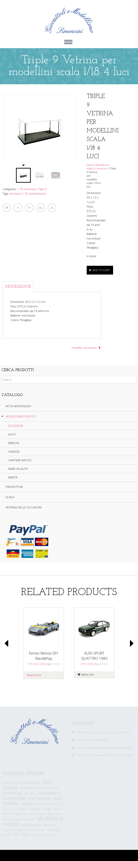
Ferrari (57, 663)
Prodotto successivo (84, 348)
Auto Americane (29, 782)
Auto (12, 434)
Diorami (57, 809)
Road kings (53, 829)
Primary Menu (68, 42)
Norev (105, 663)
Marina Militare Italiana (34, 813)
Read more (34, 675)
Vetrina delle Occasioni (24, 507)
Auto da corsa (30, 788)
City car (35, 808)
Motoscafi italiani (31, 825)
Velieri (36, 834)
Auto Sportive (39, 798)
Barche (13, 443)
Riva (43, 829)
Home (90, 165)
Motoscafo (49, 825)
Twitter (7, 207)
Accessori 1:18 (18, 193)
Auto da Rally (51, 788)
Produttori (14, 487)
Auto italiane (49, 792)
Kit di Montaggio (18, 406)
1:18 (20, 189)
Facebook (18, 207)
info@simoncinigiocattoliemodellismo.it (108, 747)
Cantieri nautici (20, 460)
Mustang (6, 829)
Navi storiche (32, 829)
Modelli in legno (54, 813)
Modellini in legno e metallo (18, 819)
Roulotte (6, 834)
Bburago (46, 663)
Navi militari (18, 829)
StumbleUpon (52, 207)
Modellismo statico (21, 416)
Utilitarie (26, 834)
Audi (89, 663)
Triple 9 (42, 189)
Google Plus (29, 207)
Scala (10, 497)
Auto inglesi (30, 793)
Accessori (30, 189)
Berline (27, 803)
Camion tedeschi (19, 809)
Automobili (14, 798)
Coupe (47, 809)
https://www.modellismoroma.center (111, 755)
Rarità (12, 477)
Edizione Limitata (12, 813)
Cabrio (38, 804)
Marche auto (18, 469)
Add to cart (101, 270)
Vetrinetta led (37, 193)
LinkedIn (40, 207)
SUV (15, 834)
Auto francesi (12, 793)
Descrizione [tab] (18, 287)
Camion (14, 452)
